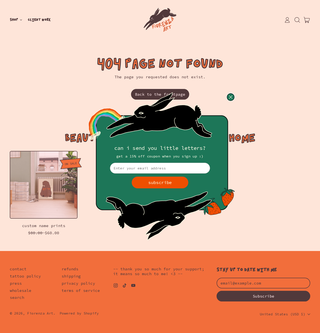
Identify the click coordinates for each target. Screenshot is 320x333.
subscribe (160, 182)
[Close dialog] (230, 97)
